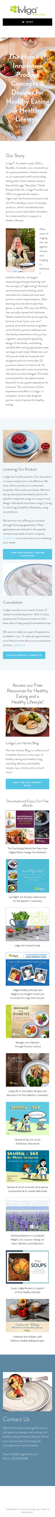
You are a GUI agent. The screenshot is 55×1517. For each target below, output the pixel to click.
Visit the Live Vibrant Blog (27, 784)
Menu (29, 22)
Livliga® (27, 10)
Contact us (9, 538)
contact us (19, 645)
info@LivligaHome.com (24, 1454)
